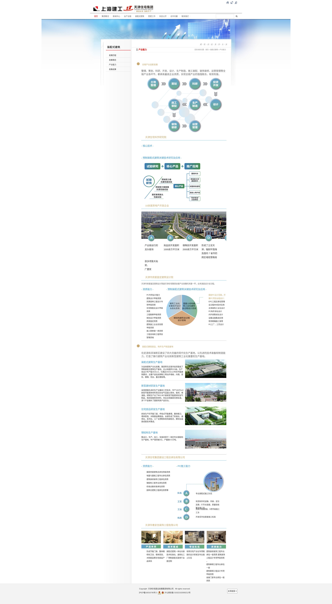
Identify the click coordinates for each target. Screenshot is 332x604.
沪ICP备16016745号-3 (148, 593)
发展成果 (112, 69)
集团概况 (105, 16)
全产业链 (127, 16)
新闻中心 (116, 16)
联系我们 (235, 2)
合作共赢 (174, 16)
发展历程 (112, 55)
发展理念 (112, 60)
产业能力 (112, 65)
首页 (96, 16)
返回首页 (227, 2)
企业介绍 (231, 2)
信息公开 (163, 16)
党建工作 (151, 16)
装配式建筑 (139, 16)
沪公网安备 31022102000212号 (178, 593)
